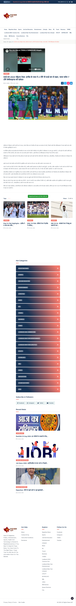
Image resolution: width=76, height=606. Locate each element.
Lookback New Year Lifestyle (47, 32)
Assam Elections (20, 36)
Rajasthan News (13, 29)
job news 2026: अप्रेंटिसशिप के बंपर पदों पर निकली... (32, 463)
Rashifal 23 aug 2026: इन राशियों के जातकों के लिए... (32, 436)
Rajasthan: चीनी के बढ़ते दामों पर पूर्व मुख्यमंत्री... (30, 490)
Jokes (5, 36)
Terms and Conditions (27, 537)
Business (63, 29)
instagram (31, 403)
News (50, 29)
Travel (57, 29)
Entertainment (37, 29)
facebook (21, 403)
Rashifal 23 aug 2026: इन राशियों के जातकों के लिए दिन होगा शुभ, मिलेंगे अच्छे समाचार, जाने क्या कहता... (36, 2)
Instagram (59, 535)
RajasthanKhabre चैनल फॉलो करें (38, 196)
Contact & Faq (25, 535)
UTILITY (58, 32)
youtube (51, 403)
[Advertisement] (50, 15)
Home (5, 29)
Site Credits (21, 602)
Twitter (59, 537)
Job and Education (28, 29)
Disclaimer (24, 540)
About (22, 532)
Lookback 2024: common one (12, 32)
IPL (54, 29)
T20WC (68, 29)
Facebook (59, 532)
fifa (27, 36)
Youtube (59, 540)
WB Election (12, 36)
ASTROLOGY (64, 32)
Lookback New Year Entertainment (29, 32)
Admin (8, 83)
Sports (20, 29)
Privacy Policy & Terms (10, 602)
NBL (71, 32)
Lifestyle (45, 29)
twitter (41, 403)
